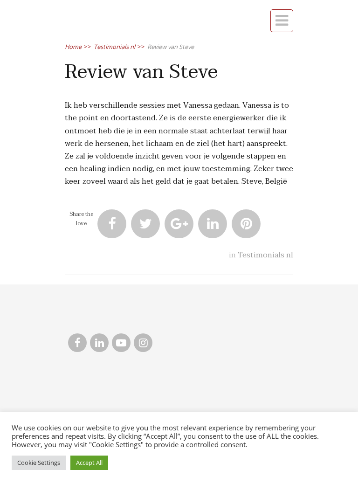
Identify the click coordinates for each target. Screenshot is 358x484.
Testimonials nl (265, 255)
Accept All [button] (89, 462)
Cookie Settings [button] (38, 462)
